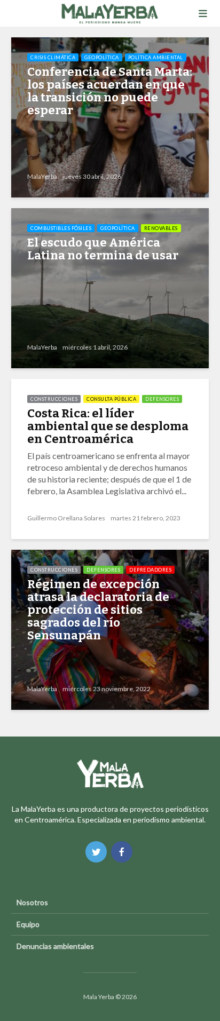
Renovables (161, 228)
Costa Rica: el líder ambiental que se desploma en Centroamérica (107, 426)
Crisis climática (52, 57)
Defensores (162, 399)
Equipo (28, 924)
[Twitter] (96, 851)
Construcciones (53, 399)
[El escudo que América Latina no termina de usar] (110, 287)
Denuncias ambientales (55, 946)
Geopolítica (101, 57)
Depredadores (150, 570)
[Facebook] (121, 851)
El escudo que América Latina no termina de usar (102, 249)
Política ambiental (155, 57)
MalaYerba (42, 176)
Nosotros (32, 902)
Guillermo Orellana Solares (66, 518)
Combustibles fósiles (60, 228)
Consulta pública (111, 399)
